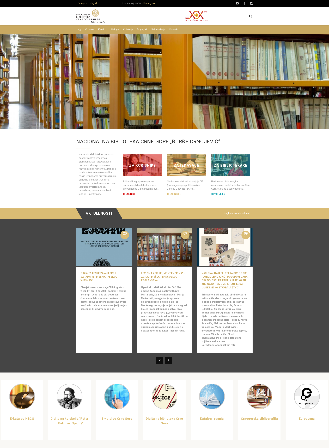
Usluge (115, 29)
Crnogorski (83, 3)
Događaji (142, 29)
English (94, 3)
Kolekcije (128, 29)
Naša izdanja (158, 29)
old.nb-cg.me (148, 3)
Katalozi (102, 29)
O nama (89, 29)
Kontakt (173, 29)
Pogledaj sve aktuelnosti (237, 213)
